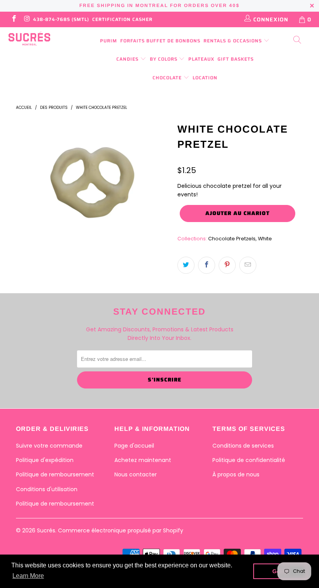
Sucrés (46, 530)
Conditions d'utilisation (46, 489)
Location (205, 77)
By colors (164, 59)
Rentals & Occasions (233, 40)
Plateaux (201, 59)
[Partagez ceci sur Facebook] (206, 265)
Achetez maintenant (142, 460)
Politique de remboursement (55, 474)
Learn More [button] (28, 575)
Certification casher (122, 19)
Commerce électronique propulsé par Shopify (120, 530)
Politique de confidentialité (248, 460)
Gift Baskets (235, 59)
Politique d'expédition (45, 460)
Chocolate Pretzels (232, 238)
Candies (128, 59)
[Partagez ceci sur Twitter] (186, 265)
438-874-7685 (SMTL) (61, 19)
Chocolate (167, 77)
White (265, 238)
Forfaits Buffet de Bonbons (160, 40)
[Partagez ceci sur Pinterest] (227, 265)
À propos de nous (235, 474)
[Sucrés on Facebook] (14, 19)
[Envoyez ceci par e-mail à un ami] (247, 265)
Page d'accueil (134, 446)
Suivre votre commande (49, 446)
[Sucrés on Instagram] (27, 19)
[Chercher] (297, 40)
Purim (108, 40)
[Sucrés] (29, 38)
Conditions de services (243, 446)
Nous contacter (135, 474)
